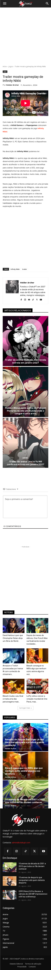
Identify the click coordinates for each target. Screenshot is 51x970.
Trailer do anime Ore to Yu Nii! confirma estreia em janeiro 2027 (25, 463)
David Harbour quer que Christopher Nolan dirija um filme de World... (13, 638)
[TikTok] (33, 299)
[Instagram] (25, 299)
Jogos (11, 66)
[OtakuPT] (25, 4)
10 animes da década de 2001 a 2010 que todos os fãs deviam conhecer (25, 801)
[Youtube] (41, 299)
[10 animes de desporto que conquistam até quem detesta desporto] (9, 881)
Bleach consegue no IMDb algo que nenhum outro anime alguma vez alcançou (24, 771)
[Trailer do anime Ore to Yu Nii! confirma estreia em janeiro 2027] (25, 443)
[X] (37, 299)
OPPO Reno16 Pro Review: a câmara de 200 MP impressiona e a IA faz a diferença (33, 894)
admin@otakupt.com (21, 842)
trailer (24, 269)
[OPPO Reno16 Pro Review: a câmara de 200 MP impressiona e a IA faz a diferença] (9, 895)
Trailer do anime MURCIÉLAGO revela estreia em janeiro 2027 (25, 361)
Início (5, 66)
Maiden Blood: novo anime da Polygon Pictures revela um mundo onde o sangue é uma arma (25, 411)
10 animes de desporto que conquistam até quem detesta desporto (32, 880)
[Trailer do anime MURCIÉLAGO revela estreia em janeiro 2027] (25, 341)
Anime (25, 356)
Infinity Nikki (15, 269)
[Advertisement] (25, 36)
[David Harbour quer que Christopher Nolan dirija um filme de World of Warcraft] (13, 625)
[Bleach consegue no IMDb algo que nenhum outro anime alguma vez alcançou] (37, 655)
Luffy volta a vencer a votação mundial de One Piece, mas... (37, 699)
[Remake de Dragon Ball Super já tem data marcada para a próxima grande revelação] (25, 737)
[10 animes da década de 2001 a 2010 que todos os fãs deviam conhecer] (25, 794)
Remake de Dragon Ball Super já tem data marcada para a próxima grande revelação (24, 742)
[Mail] (29, 299)
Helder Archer (12, 85)
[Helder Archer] (12, 290)
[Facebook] (21, 299)
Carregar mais (24, 708)
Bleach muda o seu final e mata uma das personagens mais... (13, 699)
